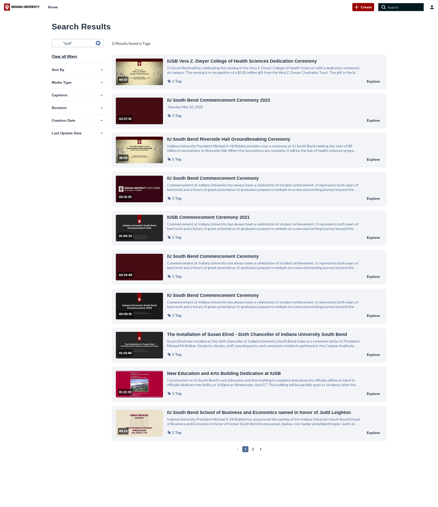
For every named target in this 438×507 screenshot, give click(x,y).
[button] (174, 81)
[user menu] (432, 7)
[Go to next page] (261, 449)
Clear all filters (64, 56)
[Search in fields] (98, 43)
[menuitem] (53, 7)
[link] (363, 7)
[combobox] (77, 43)
